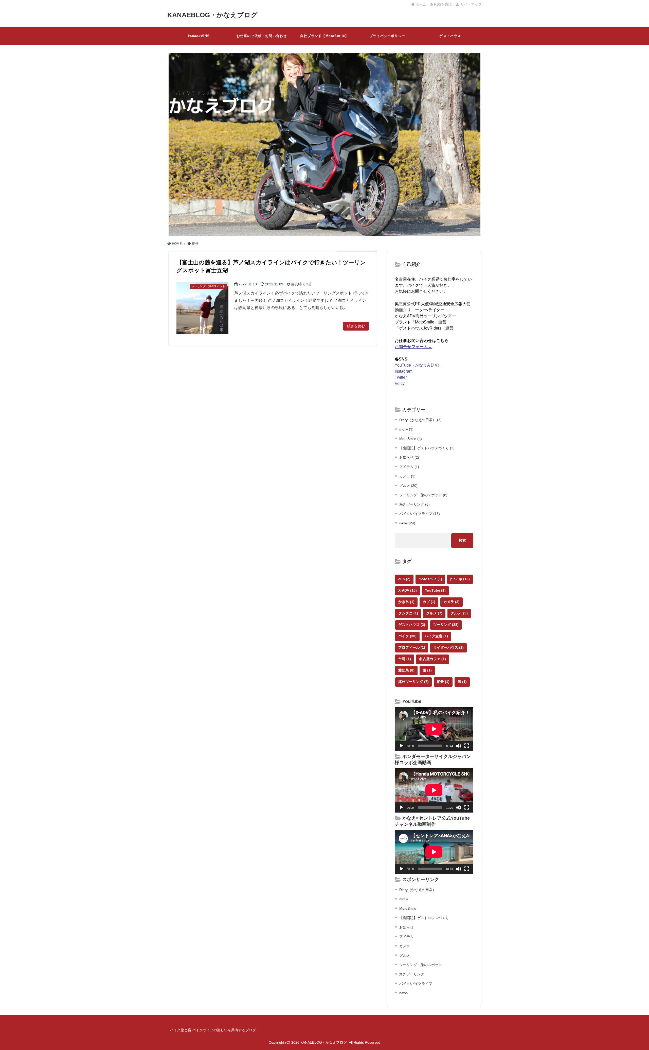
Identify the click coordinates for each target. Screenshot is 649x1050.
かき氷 (406, 602)
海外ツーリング (413, 682)
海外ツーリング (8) (414, 504)
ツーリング (446, 625)
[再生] (401, 745)
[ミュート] (458, 745)
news (403, 993)
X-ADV (407, 590)
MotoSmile (407, 908)
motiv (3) (406, 429)
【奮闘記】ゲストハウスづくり (424, 918)
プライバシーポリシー (387, 36)
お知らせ (406, 927)
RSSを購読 (443, 4)
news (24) (407, 523)
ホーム (420, 4)
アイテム (406, 937)
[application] (434, 729)
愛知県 (406, 670)
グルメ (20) (408, 486)
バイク (407, 636)
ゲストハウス (450, 36)
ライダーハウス (448, 647)
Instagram (403, 371)
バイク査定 (436, 636)
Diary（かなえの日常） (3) (420, 420)
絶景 (443, 682)
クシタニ (408, 613)
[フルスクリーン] (466, 745)
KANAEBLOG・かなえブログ (212, 15)
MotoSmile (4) (410, 439)
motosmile (430, 579)
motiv (403, 899)
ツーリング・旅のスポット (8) (423, 495)
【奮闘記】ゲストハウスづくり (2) (427, 448)
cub (404, 579)
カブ (429, 602)
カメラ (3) (407, 476)
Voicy (400, 383)
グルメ (434, 613)
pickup (460, 579)
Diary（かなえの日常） (417, 890)
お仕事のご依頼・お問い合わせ (262, 36)
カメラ (451, 602)
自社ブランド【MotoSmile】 (324, 36)
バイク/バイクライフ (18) (419, 514)
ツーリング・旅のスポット (420, 965)
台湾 (404, 659)
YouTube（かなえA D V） (418, 365)
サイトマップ (470, 4)
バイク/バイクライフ (415, 984)
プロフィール (411, 647)
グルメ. (459, 613)
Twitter (401, 377)
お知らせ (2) (409, 457)
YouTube (435, 590)
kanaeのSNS (199, 36)
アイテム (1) (409, 467)
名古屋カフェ (432, 659)
